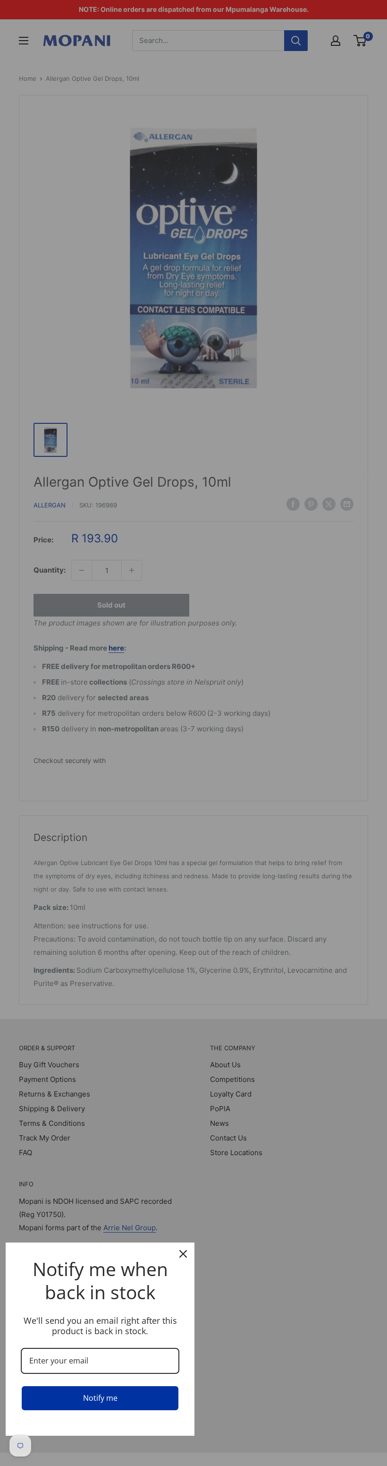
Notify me (100, 1398)
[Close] (183, 1254)
